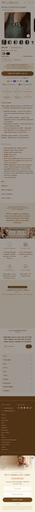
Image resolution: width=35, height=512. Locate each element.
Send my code (17, 500)
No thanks (17, 503)
